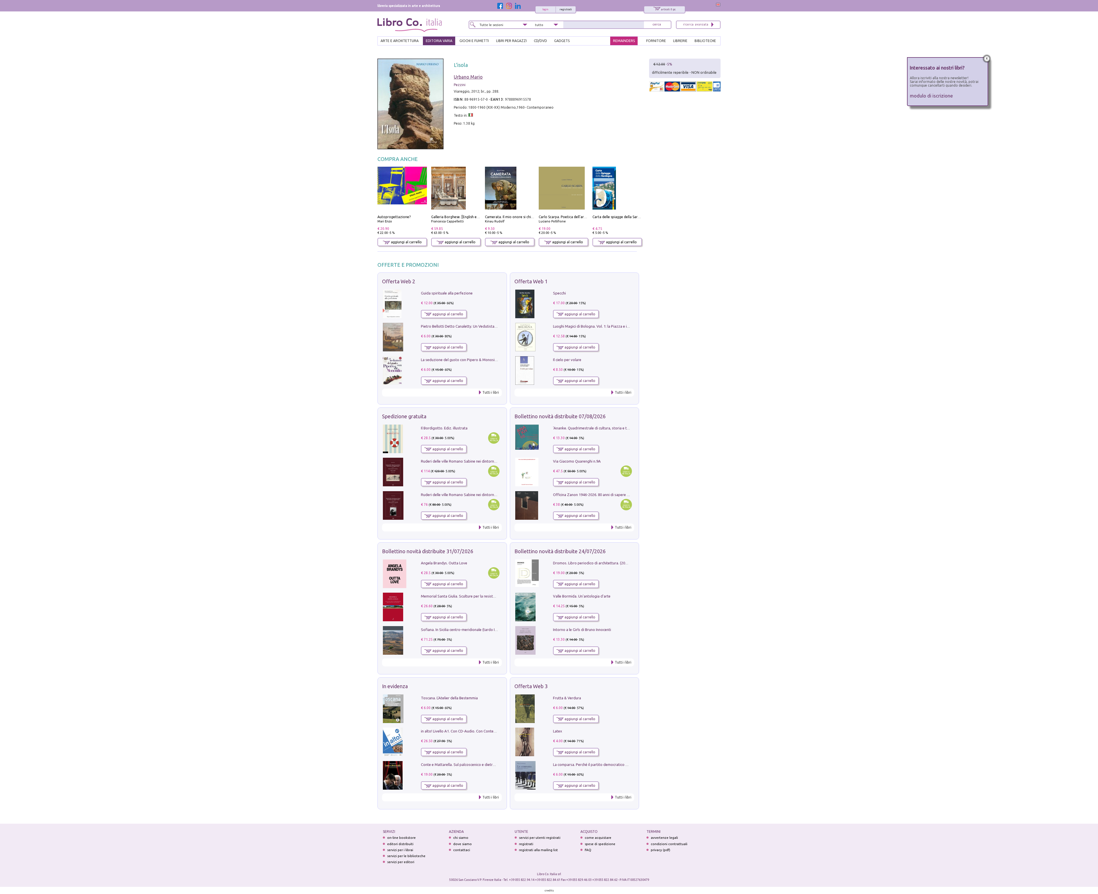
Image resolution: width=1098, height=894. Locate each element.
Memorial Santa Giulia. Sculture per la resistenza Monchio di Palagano (479, 596)
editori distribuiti (400, 844)
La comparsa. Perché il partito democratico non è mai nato (601, 764)
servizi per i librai (400, 850)
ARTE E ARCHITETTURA (400, 41)
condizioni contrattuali (669, 844)
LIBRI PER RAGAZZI (511, 41)
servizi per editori (400, 862)
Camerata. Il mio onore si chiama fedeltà (518, 217)
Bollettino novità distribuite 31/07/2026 (427, 551)
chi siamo (460, 837)
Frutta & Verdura (567, 698)
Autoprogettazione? (394, 217)
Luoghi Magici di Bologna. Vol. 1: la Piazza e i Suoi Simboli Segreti (607, 326)
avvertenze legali (664, 837)
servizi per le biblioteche (406, 856)
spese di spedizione (600, 844)
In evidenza (395, 686)
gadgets (562, 41)
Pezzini (460, 85)
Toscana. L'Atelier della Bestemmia (449, 698)
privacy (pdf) (660, 850)
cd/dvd (540, 41)
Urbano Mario (468, 76)
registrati (566, 9)
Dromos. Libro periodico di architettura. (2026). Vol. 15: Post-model (608, 563)
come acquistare (598, 837)
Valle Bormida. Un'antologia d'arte (581, 596)
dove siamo (462, 844)
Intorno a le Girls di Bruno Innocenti (582, 630)
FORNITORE (656, 41)
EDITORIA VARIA (439, 41)
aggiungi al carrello (406, 242)
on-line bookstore (401, 837)
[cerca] (656, 24)
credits (549, 890)
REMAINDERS (624, 41)
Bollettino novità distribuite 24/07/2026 (560, 551)
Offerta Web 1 (531, 281)
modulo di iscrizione (931, 95)
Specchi (559, 293)
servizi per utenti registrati (539, 837)
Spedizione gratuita (404, 416)
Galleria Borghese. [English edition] (459, 217)
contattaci (461, 850)
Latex (557, 731)
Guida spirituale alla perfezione (447, 293)
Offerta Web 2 (398, 281)
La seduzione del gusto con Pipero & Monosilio (460, 360)
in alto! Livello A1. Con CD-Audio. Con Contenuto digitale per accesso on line (484, 731)
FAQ (588, 850)
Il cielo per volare (567, 360)
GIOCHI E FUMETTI (474, 41)
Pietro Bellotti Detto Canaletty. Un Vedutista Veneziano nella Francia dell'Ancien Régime (493, 326)
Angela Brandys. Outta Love (444, 563)
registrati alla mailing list (538, 850)
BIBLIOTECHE (705, 41)
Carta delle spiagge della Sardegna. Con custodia (631, 217)
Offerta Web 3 (531, 686)
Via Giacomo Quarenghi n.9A (577, 461)
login (545, 9)
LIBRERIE (680, 41)
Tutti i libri (490, 392)
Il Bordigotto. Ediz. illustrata (444, 428)
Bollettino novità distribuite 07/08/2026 (560, 416)
